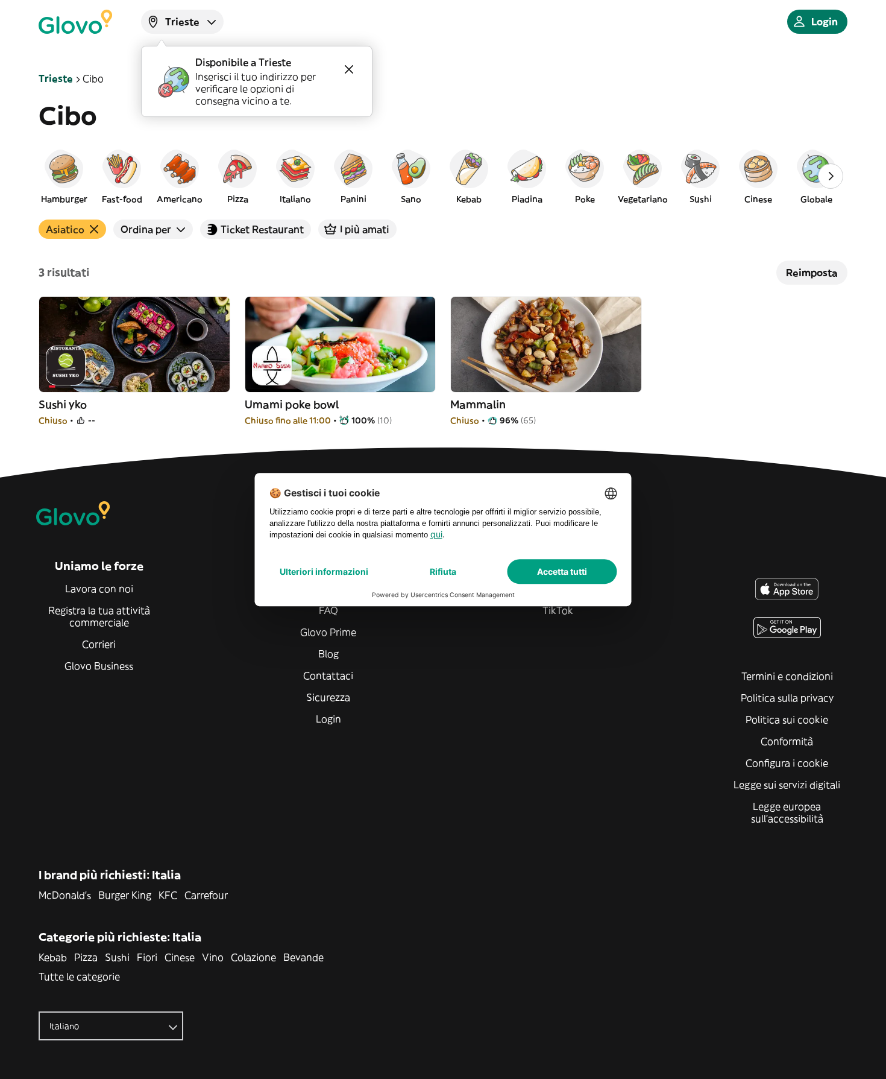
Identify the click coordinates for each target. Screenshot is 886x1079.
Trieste (56, 78)
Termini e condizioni (787, 676)
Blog (328, 654)
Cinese (180, 957)
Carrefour (206, 895)
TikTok (557, 610)
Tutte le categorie (79, 976)
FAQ (328, 610)
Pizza (86, 957)
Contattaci (328, 675)
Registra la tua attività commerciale (99, 616)
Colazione (253, 957)
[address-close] (349, 69)
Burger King (124, 895)
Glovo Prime (328, 632)
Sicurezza (328, 697)
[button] (64, 176)
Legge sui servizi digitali (787, 785)
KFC (168, 895)
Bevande (303, 957)
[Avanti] (830, 176)
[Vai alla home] (75, 22)
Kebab (53, 957)
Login (328, 719)
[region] (443, 176)
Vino (213, 957)
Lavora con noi (99, 589)
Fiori (147, 957)
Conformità (787, 741)
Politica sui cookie (787, 720)
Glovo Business (98, 666)
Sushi (117, 957)
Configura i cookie (787, 763)
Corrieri (99, 644)
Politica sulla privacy (787, 698)
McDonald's (65, 895)
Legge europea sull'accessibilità (787, 812)
